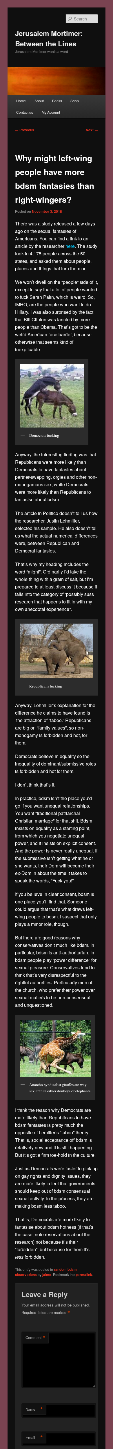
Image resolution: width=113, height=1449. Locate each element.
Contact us (24, 112)
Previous (24, 129)
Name (34, 1409)
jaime (46, 1274)
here (70, 246)
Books (57, 100)
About (39, 100)
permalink (84, 1274)
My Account (51, 112)
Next (92, 129)
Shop (74, 100)
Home (21, 100)
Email (34, 1437)
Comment (35, 1337)
